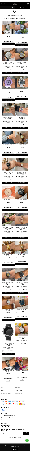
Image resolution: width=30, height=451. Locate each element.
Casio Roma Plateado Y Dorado (8, 371)
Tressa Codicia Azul (22, 309)
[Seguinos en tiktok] (8, 426)
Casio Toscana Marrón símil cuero (8, 145)
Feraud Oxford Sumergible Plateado (8, 63)
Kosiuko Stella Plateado (21, 35)
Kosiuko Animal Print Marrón (22, 63)
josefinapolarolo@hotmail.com (9, 417)
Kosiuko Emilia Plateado (22, 370)
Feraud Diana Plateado (8, 34)
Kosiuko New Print (21, 337)
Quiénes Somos (18, 390)
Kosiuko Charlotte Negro (22, 200)
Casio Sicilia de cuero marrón (21, 145)
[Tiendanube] (15, 437)
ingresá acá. (22, 440)
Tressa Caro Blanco (22, 89)
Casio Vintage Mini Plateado (8, 173)
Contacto (3, 390)
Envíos (2, 396)
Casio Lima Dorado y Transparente (8, 118)
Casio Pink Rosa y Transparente (22, 118)
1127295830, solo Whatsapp (9, 415)
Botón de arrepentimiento (15, 442)
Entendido (15, 449)
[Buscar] (13, 7)
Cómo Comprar (18, 393)
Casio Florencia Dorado (8, 255)
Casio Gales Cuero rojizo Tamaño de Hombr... (21, 173)
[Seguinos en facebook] (5, 426)
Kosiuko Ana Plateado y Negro (22, 283)
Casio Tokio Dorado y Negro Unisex (8, 228)
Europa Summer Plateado (8, 200)
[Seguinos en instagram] (2, 426)
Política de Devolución (6, 393)
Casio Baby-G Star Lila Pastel (8, 90)
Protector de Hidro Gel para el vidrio (8, 344)
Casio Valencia (21, 254)
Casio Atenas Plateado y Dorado (8, 283)
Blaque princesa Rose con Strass (21, 228)
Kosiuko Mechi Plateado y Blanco (8, 310)
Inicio (2, 387)
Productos (17, 387)
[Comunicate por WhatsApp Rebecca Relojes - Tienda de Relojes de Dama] (27, 440)
